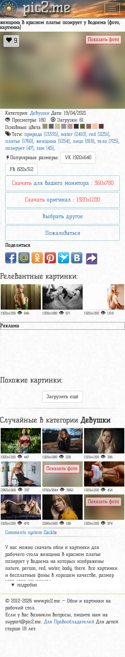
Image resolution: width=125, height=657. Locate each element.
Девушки (39, 113)
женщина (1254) (53, 141)
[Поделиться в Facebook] (10, 257)
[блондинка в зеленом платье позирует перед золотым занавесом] (21, 297)
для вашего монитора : (63, 183)
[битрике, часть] (62, 297)
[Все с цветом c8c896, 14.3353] (57, 126)
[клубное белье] (21, 474)
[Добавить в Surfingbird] (63, 257)
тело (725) (107, 141)
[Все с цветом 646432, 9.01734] (82, 126)
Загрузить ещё (62, 397)
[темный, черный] (62, 440)
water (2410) (73, 134)
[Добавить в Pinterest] (50, 257)
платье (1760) (19, 141)
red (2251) (99, 134)
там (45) (45, 148)
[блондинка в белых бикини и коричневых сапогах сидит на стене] (104, 297)
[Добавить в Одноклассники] (37, 257)
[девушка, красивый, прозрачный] (21, 507)
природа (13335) (41, 134)
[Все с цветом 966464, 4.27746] (88, 126)
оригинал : (62, 199)
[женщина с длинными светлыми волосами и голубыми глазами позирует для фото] (104, 440)
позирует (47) (19, 148)
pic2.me (46, 8)
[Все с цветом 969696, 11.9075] (63, 126)
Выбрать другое (62, 216)
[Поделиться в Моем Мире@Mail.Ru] (24, 257)
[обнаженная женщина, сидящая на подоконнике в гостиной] (62, 474)
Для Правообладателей (69, 622)
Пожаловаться (62, 233)
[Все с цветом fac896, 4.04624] (95, 126)
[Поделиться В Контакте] (76, 257)
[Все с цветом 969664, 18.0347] (45, 126)
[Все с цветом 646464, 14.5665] (51, 126)
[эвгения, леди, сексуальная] (104, 507)
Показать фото (103, 39)
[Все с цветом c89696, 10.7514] (70, 126)
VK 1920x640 (78, 158)
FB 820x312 (21, 169)
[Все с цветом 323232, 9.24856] (76, 126)
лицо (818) (83, 141)
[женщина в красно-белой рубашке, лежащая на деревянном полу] (104, 474)
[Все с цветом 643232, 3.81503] (101, 126)
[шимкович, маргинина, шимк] (21, 440)
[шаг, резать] (62, 507)
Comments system (31, 532)
